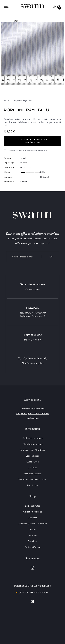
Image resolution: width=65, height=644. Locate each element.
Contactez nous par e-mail (32, 408)
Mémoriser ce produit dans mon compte (28, 150)
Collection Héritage (32, 511)
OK (51, 256)
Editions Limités (32, 505)
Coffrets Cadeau (32, 547)
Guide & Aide (33, 461)
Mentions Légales (32, 473)
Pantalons (32, 541)
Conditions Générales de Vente (32, 479)
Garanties (32, 467)
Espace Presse (32, 455)
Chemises (32, 517)
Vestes (33, 529)
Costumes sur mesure (32, 438)
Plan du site (32, 485)
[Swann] (32, 6)
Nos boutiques (32, 418)
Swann (7, 100)
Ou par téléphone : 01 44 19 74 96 (32, 413)
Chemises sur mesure (33, 444)
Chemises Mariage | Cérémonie (32, 523)
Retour (16, 20)
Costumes (32, 535)
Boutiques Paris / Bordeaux (32, 449)
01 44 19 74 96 (32, 339)
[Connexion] (54, 6)
